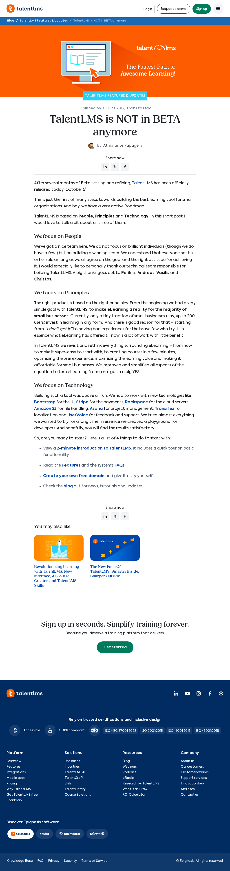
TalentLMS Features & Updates (44, 20)
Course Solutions (78, 794)
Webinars (130, 766)
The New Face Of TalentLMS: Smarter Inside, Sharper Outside (114, 571)
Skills (68, 783)
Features (71, 465)
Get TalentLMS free (22, 794)
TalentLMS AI (75, 772)
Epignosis (187, 860)
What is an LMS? (135, 789)
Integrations (16, 772)
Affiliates (188, 789)
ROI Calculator (134, 794)
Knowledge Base (20, 860)
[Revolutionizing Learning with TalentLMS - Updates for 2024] (59, 548)
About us (188, 761)
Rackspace (136, 402)
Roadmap (14, 800)
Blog (10, 20)
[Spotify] (221, 693)
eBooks (129, 778)
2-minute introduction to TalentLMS (94, 448)
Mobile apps (16, 778)
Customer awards (195, 772)
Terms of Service (94, 860)
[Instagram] (198, 693)
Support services (194, 778)
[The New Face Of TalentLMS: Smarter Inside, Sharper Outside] (115, 548)
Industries (72, 766)
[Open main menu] (218, 8)
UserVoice (77, 415)
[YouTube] (187, 693)
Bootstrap (44, 402)
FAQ (40, 860)
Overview (14, 761)
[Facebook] (209, 693)
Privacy (54, 860)
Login (147, 9)
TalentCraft (74, 778)
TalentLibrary (75, 789)
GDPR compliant (72, 730)
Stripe (82, 402)
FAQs (120, 465)
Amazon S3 (45, 409)
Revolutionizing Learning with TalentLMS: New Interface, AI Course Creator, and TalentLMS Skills (56, 576)
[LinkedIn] (176, 693)
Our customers (192, 766)
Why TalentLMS (19, 789)
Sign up (201, 9)
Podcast (129, 772)
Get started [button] (115, 647)
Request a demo (173, 9)
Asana (96, 409)
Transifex (164, 409)
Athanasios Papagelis (122, 146)
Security (70, 860)
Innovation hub (192, 783)
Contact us (190, 794)
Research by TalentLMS (141, 783)
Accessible (32, 730)
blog (68, 486)
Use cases (72, 761)
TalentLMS (142, 183)
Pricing (12, 783)
